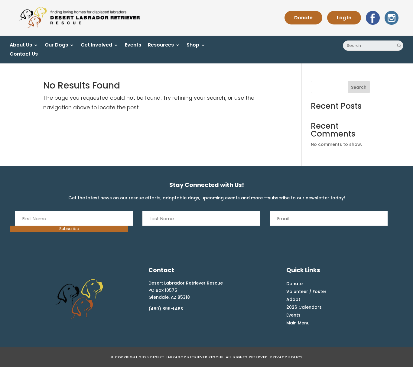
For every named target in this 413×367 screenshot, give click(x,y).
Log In (344, 17)
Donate (303, 17)
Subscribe (69, 229)
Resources (161, 45)
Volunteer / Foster (306, 291)
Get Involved (96, 45)
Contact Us (24, 54)
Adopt (293, 299)
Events (133, 45)
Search (358, 87)
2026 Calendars (304, 307)
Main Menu (298, 323)
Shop (193, 45)
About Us (21, 45)
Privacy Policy (286, 357)
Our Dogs (56, 45)
